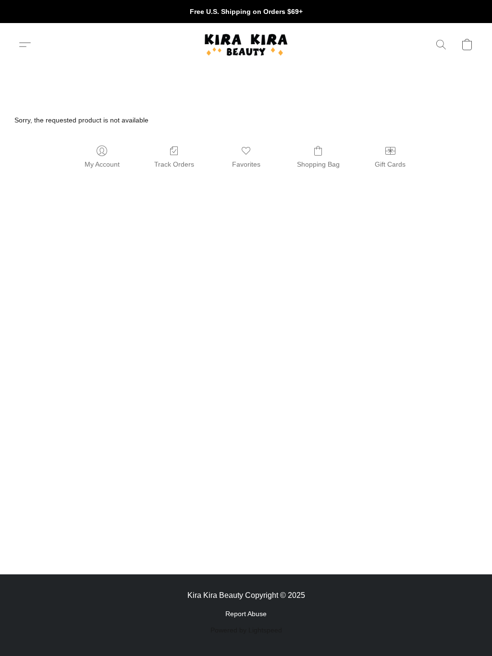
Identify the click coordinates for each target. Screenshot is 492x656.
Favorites (246, 164)
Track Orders (174, 164)
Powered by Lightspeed (246, 630)
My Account (102, 164)
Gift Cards (390, 164)
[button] (246, 44)
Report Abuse (246, 614)
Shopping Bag (318, 164)
